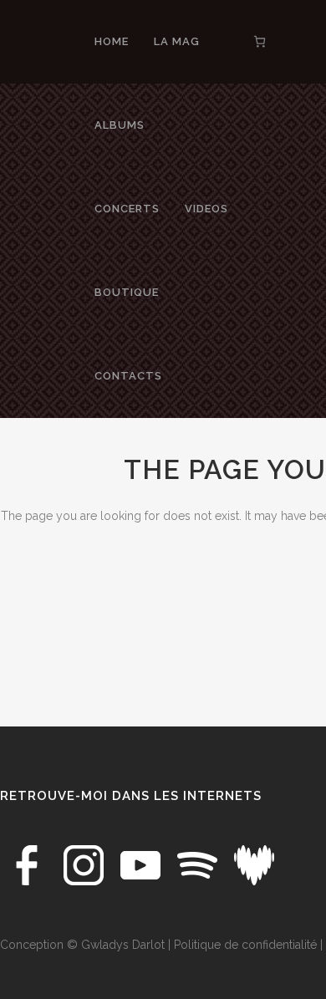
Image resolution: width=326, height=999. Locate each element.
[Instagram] (85, 864)
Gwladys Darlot (123, 944)
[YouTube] (142, 864)
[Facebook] (28, 864)
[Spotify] (199, 864)
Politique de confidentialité (245, 944)
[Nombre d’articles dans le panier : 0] (259, 41)
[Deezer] (254, 864)
